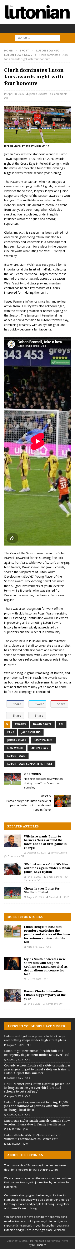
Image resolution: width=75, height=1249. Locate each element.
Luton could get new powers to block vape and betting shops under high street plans (35, 1038)
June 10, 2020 (34, 876)
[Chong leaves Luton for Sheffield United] (12, 893)
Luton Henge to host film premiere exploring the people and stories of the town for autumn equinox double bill (47, 934)
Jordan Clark (16, 740)
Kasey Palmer (43, 740)
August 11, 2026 (15, 1044)
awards (20, 724)
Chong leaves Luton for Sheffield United (42, 890)
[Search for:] (37, 37)
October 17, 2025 (36, 852)
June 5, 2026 (33, 1003)
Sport (24, 50)
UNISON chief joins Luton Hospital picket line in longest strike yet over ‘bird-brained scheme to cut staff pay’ (37, 1087)
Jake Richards (30, 732)
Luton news (39, 748)
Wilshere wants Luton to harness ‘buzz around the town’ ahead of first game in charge (45, 842)
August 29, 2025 (35, 897)
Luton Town (16, 756)
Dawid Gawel (42, 724)
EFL (61, 724)
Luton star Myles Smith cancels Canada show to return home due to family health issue (37, 1122)
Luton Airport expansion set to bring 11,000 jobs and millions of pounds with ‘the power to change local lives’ (36, 1106)
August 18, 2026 (35, 946)
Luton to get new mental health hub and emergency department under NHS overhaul (36, 1052)
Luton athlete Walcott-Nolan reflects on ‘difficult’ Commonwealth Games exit (32, 1137)
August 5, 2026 (15, 1096)
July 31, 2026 (13, 1129)
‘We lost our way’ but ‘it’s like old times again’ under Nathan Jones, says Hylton (47, 868)
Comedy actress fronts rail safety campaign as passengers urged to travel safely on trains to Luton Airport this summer (37, 1069)
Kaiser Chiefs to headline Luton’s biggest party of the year (45, 995)
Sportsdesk (55, 897)
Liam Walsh (15, 748)
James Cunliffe (38, 94)
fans (10, 732)
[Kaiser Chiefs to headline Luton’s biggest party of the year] (12, 995)
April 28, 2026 (16, 94)
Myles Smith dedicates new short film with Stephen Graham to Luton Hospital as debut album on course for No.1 (46, 966)
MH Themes (39, 1245)
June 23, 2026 (34, 979)
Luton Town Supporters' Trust (29, 764)
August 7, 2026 (15, 1059)
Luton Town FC (47, 50)
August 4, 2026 (15, 1114)
